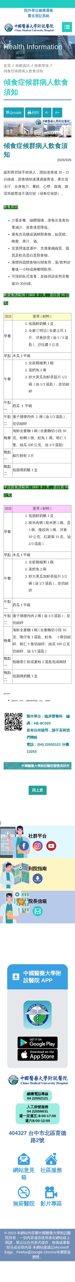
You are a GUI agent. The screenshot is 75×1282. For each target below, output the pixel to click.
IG (38, 846)
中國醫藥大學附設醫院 (37, 1080)
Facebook (24, 846)
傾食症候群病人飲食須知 (23, 71)
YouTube (51, 846)
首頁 (7, 66)
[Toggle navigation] (67, 27)
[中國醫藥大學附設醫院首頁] (35, 27)
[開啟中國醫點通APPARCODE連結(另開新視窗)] (37, 1015)
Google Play (37, 1042)
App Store (37, 1055)
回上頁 (37, 790)
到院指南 (38, 879)
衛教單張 (41, 66)
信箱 (38, 911)
